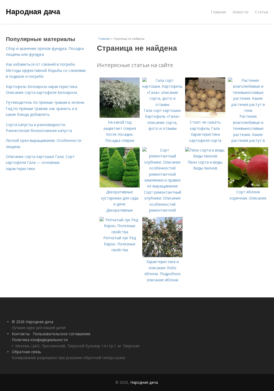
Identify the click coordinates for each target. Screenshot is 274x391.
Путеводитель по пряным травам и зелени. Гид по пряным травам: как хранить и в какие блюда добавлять (45, 108)
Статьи (261, 11)
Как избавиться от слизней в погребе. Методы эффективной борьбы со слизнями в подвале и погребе (46, 70)
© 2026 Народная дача (32, 321)
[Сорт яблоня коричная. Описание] (248, 186)
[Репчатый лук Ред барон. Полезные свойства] (120, 231)
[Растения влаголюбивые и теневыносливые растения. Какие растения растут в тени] (248, 110)
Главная (218, 11)
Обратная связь (26, 351)
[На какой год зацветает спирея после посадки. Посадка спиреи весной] (120, 116)
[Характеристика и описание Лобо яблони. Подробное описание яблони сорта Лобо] (162, 255)
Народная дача (33, 11)
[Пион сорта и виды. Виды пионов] (205, 155)
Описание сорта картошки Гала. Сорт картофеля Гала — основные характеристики (40, 162)
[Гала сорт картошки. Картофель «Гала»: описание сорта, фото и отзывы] (162, 104)
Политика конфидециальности (40, 339)
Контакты (21, 333)
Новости (240, 11)
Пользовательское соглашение (61, 333)
